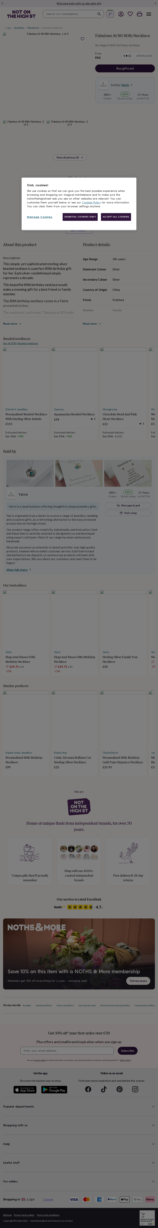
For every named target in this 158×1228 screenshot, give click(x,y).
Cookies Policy (91, 202)
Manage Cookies (39, 217)
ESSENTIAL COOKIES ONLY (80, 217)
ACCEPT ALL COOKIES (116, 217)
